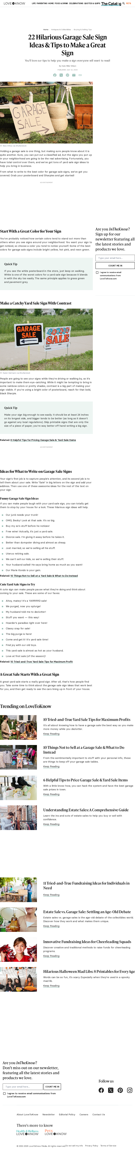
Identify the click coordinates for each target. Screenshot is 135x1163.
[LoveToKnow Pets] (56, 1131)
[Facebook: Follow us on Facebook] (101, 1090)
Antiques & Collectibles (61, 29)
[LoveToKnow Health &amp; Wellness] (27, 1131)
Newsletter (48, 1114)
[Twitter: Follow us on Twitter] (110, 1090)
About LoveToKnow (27, 1114)
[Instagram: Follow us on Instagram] (129, 1090)
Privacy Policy (91, 1145)
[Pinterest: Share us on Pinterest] (67, 75)
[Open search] (123, 3)
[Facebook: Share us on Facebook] (55, 75)
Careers (83, 1114)
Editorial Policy (67, 1114)
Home (45, 29)
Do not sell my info (74, 1145)
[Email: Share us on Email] (74, 75)
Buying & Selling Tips (83, 29)
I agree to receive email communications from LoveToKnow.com (110, 275)
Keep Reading (51, 733)
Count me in (115, 265)
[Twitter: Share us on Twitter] (61, 75)
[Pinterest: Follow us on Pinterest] (120, 1090)
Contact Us (98, 1114)
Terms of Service (108, 1145)
